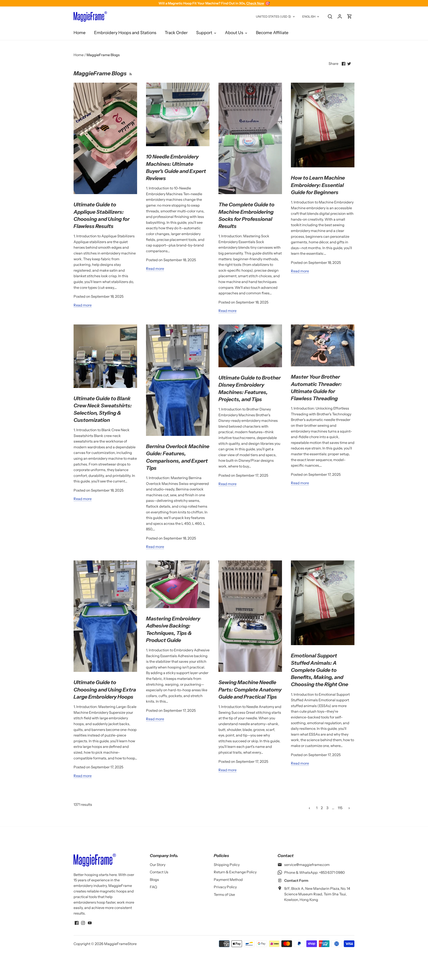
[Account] (340, 16)
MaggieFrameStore (120, 943)
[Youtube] (90, 922)
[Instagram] (83, 922)
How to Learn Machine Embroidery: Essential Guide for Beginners (318, 185)
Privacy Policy (225, 887)
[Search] (330, 16)
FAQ (153, 887)
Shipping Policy (227, 864)
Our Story (157, 864)
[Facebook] (76, 922)
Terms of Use (224, 894)
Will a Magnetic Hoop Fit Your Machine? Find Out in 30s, (214, 3)
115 (340, 808)
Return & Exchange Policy (235, 872)
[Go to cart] (349, 16)
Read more (83, 305)
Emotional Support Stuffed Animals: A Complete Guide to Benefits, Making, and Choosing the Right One (319, 669)
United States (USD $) (273, 16)
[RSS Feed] (130, 73)
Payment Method (228, 879)
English (308, 16)
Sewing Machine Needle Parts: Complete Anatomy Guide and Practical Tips (250, 689)
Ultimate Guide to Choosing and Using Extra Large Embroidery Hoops (105, 689)
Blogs (154, 879)
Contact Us (159, 872)
